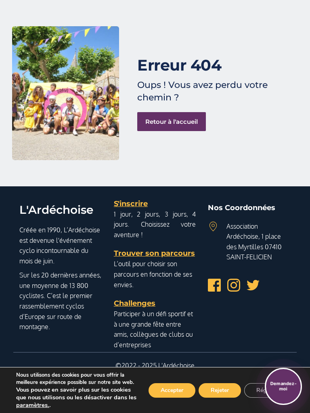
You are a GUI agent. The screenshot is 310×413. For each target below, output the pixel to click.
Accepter (172, 390)
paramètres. (32, 405)
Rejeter (220, 390)
